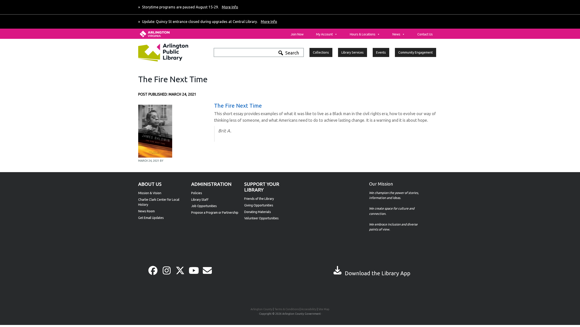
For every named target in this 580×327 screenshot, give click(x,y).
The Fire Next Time (238, 106)
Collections (321, 52)
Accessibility (308, 309)
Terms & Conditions (286, 309)
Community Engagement (415, 52)
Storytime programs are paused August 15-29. (189, 7)
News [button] (396, 34)
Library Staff (199, 199)
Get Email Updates (151, 218)
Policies (196, 193)
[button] (153, 270)
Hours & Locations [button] (362, 34)
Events (381, 52)
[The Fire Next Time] (155, 155)
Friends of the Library (259, 199)
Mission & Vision (149, 193)
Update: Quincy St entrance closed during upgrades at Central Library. (209, 22)
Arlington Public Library (173, 52)
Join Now (297, 34)
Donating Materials (257, 212)
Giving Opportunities (258, 205)
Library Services (352, 52)
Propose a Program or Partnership (214, 212)
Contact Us (425, 34)
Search (292, 52)
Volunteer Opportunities (261, 218)
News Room (146, 211)
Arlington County (261, 309)
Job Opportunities (204, 206)
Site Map (323, 309)
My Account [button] (324, 34)
